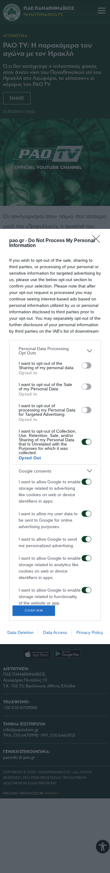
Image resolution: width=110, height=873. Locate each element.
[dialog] (55, 436)
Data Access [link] (55, 632)
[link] (98, 241)
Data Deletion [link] (20, 632)
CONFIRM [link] (34, 610)
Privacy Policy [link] (89, 632)
